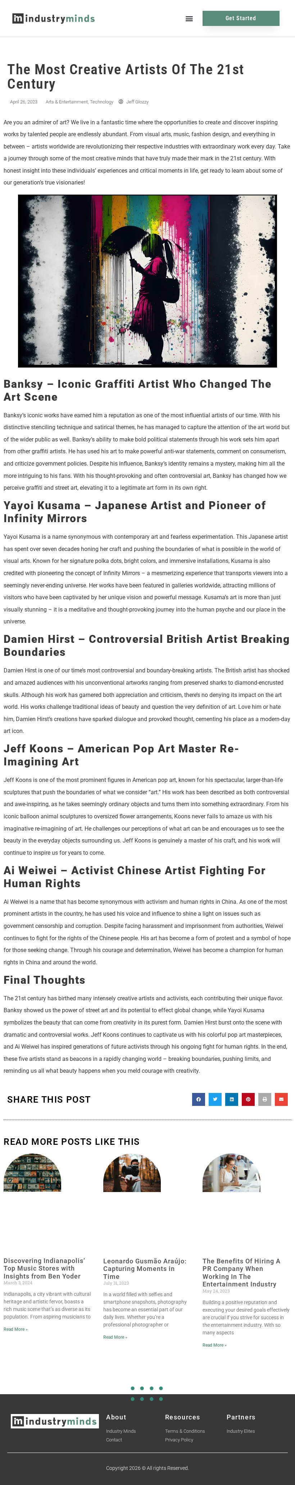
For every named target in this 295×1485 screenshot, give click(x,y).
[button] (189, 19)
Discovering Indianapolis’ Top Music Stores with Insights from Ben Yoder (44, 1268)
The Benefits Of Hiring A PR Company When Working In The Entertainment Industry (242, 1272)
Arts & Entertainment (67, 102)
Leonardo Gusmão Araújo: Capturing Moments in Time (145, 1268)
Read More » (16, 1329)
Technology (101, 102)
